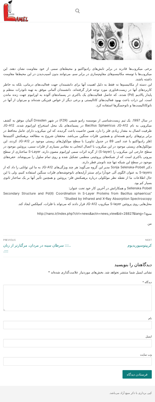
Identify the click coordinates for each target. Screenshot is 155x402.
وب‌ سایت (146, 354)
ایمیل (149, 336)
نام (150, 318)
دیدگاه (147, 282)
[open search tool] (77, 11)
